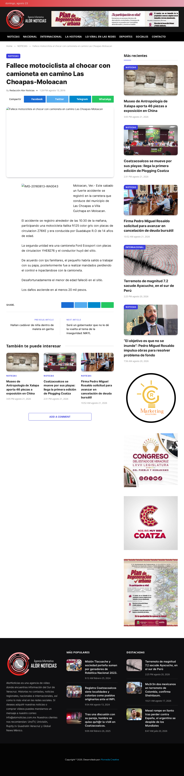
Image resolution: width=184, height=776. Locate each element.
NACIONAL (30, 36)
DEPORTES (125, 36)
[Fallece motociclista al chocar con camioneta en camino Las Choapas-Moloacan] (60, 142)
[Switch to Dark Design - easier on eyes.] (177, 3)
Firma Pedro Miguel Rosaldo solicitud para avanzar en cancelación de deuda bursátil (96, 389)
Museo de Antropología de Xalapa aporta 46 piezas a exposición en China (22, 387)
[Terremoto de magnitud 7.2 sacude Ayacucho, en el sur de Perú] (151, 260)
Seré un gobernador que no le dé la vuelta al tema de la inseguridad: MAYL (87, 329)
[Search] (177, 37)
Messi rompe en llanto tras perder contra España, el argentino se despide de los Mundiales (160, 718)
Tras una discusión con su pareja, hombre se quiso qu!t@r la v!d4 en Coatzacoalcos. (100, 720)
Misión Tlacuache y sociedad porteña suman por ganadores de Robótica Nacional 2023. (101, 667)
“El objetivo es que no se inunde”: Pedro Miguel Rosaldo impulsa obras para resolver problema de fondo (149, 348)
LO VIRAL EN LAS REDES (100, 36)
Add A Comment (59, 416)
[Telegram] (9, 213)
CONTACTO (159, 36)
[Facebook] (9, 195)
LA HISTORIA (73, 36)
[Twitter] (9, 204)
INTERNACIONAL (51, 36)
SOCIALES (142, 36)
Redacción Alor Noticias (22, 90)
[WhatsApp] (9, 222)
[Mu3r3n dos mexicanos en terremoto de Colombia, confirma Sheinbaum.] (134, 688)
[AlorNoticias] (26, 19)
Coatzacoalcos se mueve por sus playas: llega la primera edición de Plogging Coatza (60, 387)
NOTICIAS (13, 36)
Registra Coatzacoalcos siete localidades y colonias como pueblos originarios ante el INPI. (100, 693)
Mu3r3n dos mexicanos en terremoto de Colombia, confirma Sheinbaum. (160, 689)
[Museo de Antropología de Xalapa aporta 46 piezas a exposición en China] (22, 362)
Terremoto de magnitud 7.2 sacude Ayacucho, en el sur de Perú (149, 286)
